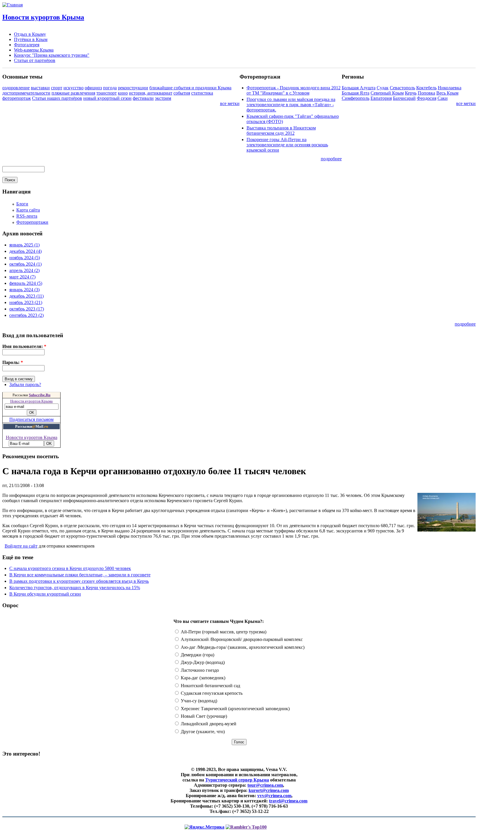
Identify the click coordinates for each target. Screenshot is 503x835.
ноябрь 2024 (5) (24, 257)
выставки (40, 87)
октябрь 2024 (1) (25, 264)
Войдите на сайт (21, 545)
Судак (383, 87)
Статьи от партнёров (34, 60)
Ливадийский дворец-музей (208, 723)
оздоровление (16, 87)
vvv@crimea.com (274, 795)
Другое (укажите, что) (202, 731)
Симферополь (355, 98)
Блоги (22, 203)
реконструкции (133, 87)
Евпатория (381, 98)
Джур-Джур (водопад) (202, 662)
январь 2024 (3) (24, 289)
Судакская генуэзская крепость (211, 693)
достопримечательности (26, 92)
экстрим (163, 98)
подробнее (331, 158)
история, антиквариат (150, 92)
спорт (56, 87)
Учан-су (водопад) (198, 700)
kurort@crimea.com (269, 790)
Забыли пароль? (25, 384)
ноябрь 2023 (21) (25, 302)
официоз (93, 87)
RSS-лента (26, 216)
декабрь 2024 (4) (25, 251)
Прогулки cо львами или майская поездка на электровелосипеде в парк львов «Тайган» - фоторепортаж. (291, 104)
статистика (202, 92)
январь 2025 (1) (24, 244)
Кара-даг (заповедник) (202, 677)
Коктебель (426, 87)
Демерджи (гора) (197, 654)
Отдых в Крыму (30, 34)
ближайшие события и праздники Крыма (190, 87)
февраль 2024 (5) (25, 283)
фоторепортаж (16, 98)
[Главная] (12, 4)
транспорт (106, 92)
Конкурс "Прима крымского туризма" (51, 55)
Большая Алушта (359, 87)
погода (110, 87)
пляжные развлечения (73, 92)
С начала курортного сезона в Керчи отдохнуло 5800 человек (70, 568)
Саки (443, 98)
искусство (73, 87)
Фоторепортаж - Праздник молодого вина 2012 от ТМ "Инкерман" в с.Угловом (294, 90)
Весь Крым (447, 92)
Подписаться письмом (31, 419)
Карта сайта (28, 209)
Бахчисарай (404, 98)
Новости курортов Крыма (43, 17)
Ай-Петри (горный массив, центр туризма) (223, 631)
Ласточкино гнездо (199, 670)
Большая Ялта (355, 92)
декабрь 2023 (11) (26, 296)
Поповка (426, 92)
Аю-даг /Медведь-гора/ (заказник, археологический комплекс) (242, 647)
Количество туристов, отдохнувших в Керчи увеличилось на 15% (74, 587)
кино (123, 92)
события (181, 92)
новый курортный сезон (107, 98)
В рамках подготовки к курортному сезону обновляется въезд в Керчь (79, 581)
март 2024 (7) (22, 276)
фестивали (143, 98)
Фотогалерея (26, 44)
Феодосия (426, 98)
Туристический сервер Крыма (237, 779)
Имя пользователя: (24, 346)
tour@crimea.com (265, 785)
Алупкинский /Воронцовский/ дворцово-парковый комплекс (241, 639)
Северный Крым (387, 92)
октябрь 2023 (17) (26, 308)
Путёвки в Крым (30, 39)
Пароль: (12, 362)
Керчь (411, 92)
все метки (230, 103)
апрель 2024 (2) (24, 270)
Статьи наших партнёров (57, 98)
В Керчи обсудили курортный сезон (45, 593)
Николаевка (449, 87)
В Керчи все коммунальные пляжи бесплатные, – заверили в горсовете (79, 574)
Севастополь (402, 87)
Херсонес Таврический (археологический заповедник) (235, 708)
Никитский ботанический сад (210, 685)
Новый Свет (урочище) (203, 716)
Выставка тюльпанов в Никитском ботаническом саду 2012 (281, 130)
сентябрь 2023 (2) (26, 315)
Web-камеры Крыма (34, 49)
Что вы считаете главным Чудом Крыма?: (218, 621)
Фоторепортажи (32, 222)
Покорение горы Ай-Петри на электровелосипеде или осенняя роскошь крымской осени (287, 144)
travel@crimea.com (288, 800)
